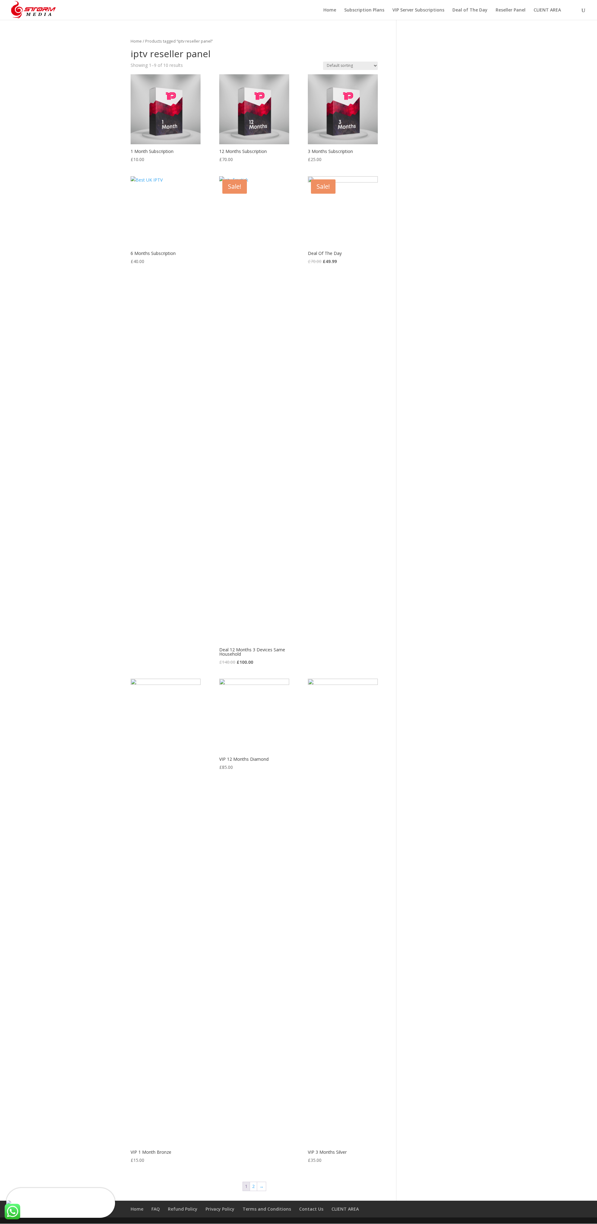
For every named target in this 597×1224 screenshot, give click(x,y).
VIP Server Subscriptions (418, 10)
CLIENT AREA (547, 10)
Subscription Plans (364, 10)
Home (329, 10)
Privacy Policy (220, 1209)
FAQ (155, 1209)
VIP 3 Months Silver (37, 1197)
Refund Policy (182, 1209)
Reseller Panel (510, 10)
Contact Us (311, 1209)
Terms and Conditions (267, 1209)
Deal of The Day (470, 10)
